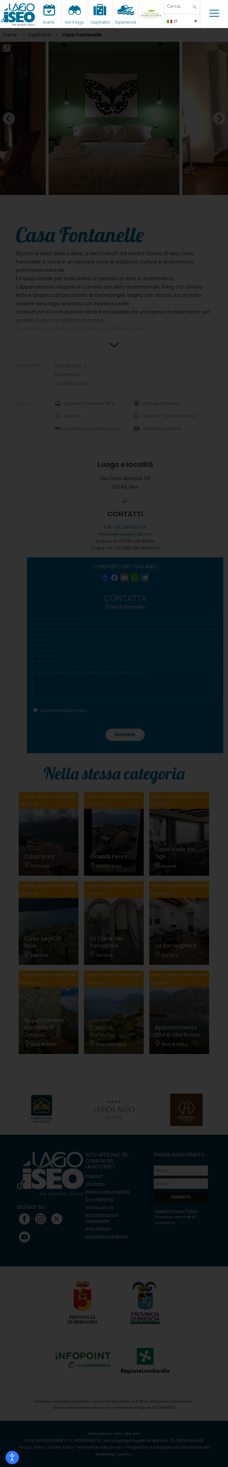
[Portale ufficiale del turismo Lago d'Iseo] (18, 13)
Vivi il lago (74, 22)
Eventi (48, 22)
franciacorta (152, 22)
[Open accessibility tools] (12, 1457)
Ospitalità (100, 22)
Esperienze (125, 22)
